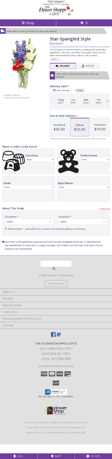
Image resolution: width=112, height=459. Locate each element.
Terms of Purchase (57, 432)
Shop (30, 22)
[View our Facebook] (53, 336)
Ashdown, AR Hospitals (73, 422)
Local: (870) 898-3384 (56, 359)
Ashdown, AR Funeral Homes (41, 422)
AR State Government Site (70, 427)
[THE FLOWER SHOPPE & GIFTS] (56, 15)
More (54, 59)
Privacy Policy (35, 432)
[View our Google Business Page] (58, 336)
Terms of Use (77, 432)
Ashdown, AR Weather (39, 427)
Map (57, 456)
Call (19, 456)
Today (80, 90)
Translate (64, 4)
